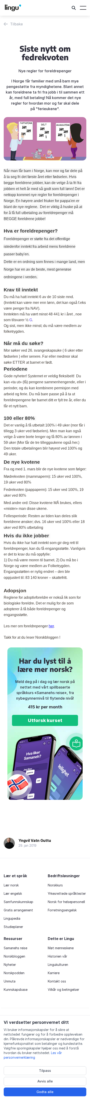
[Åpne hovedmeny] (83, 8)
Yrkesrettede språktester (67, 893)
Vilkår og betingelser (63, 989)
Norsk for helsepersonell (66, 902)
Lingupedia (12, 918)
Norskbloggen (14, 956)
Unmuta (9, 981)
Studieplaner (13, 927)
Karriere (54, 973)
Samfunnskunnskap (18, 902)
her (51, 626)
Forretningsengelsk (62, 910)
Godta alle (45, 1092)
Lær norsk (11, 885)
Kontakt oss (57, 981)
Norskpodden (14, 973)
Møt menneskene (61, 948)
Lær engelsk (13, 893)
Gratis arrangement (18, 910)
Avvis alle (45, 1081)
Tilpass (45, 1071)
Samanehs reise (15, 948)
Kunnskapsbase (15, 989)
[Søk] (74, 8)
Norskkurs (55, 885)
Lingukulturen (58, 965)
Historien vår (57, 956)
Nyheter (10, 965)
